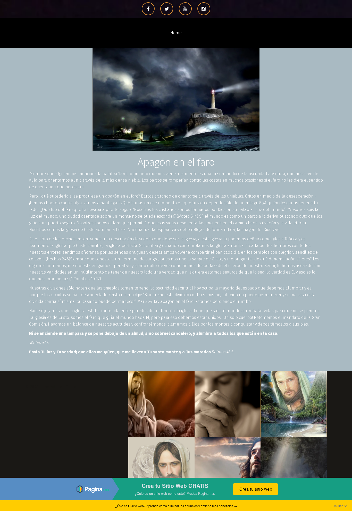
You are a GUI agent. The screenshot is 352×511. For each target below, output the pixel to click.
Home (176, 32)
